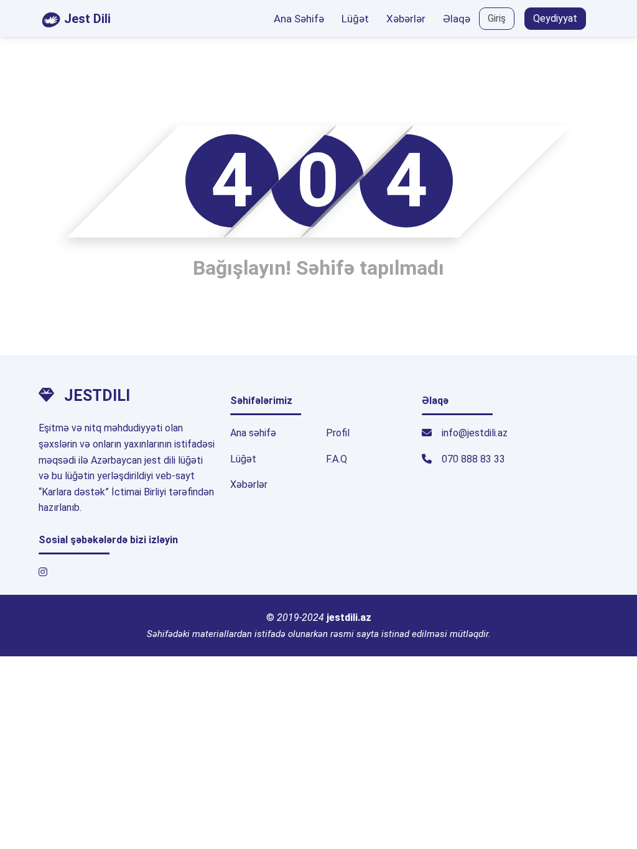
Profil (338, 433)
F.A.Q (336, 459)
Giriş (497, 18)
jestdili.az (349, 617)
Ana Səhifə (299, 18)
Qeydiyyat (555, 18)
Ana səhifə (253, 433)
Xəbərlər (405, 18)
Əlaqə (456, 18)
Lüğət (355, 18)
